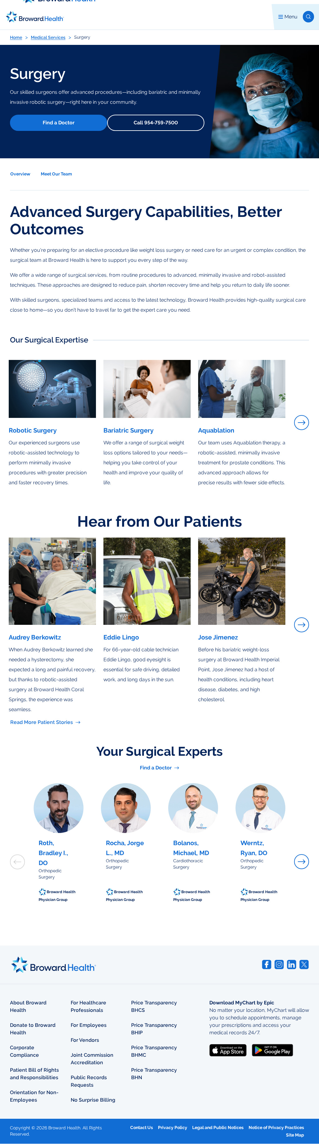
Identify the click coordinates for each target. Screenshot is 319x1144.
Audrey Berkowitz (35, 637)
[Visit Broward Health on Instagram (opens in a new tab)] (279, 964)
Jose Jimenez (218, 637)
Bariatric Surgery (128, 430)
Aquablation (216, 430)
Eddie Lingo (121, 637)
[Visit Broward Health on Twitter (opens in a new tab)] (304, 964)
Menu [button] (291, 17)
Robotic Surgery (33, 430)
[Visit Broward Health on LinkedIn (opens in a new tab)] (292, 964)
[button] (308, 16)
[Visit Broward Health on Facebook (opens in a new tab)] (267, 964)
